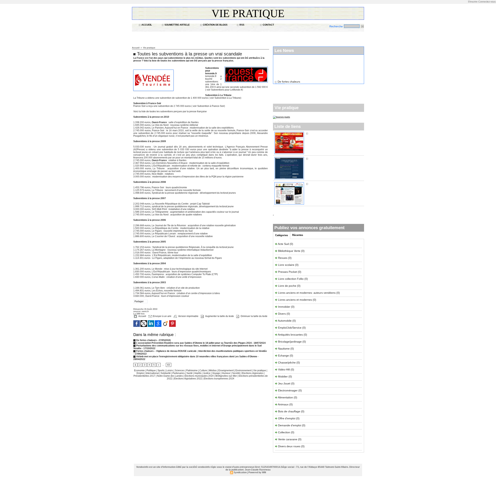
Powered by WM (257, 472)
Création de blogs (214, 25)
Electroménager (288, 390)
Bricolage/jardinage (290, 341)
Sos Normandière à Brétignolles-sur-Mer (334, 158)
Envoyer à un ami (161, 316)
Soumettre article (177, 25)
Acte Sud (284, 243)
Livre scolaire (286, 264)
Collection (284, 432)
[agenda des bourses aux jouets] (281, 117)
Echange (283, 355)
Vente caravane (287, 439)
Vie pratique (248, 13)
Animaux (283, 404)
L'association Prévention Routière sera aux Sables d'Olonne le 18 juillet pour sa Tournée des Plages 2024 (194, 343)
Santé (189, 373)
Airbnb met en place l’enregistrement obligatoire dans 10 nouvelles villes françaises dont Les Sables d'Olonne (196, 356)
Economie (139, 370)
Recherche (336, 26)
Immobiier (284, 306)
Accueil (146, 25)
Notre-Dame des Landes (170, 376)
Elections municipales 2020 (199, 376)
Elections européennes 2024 (219, 378)
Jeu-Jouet (284, 383)
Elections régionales (253, 373)
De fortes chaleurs (146, 340)
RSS (241, 25)
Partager (139, 301)
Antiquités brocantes (291, 334)
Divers (282, 313)
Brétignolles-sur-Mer (226, 376)
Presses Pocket (288, 271)
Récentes (297, 235)
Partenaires (178, 373)
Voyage (216, 373)
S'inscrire (473, 1)
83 (168, 364)
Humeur (226, 373)
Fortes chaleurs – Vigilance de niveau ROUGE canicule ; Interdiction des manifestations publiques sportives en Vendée (201, 351)
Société (236, 373)
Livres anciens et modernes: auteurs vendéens (307, 292)
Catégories (281, 235)
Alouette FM (316, 133)
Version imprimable (187, 316)
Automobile (285, 320)
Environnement (243, 370)
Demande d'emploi (290, 425)
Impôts (197, 373)
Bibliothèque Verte (289, 250)
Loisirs (170, 370)
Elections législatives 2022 (188, 378)
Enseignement (226, 370)
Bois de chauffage (289, 411)
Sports (161, 370)
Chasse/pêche (287, 362)
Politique (151, 370)
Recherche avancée (338, 30)
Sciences (180, 370)
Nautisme (284, 348)
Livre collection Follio (291, 278)
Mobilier (283, 376)
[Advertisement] (202, 36)
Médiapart (315, 183)
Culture (203, 370)
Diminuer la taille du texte (253, 316)
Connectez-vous (487, 1)
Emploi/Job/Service (289, 327)
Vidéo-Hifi (284, 369)
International (152, 373)
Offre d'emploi (286, 418)
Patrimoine (192, 370)
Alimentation (285, 397)
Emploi (141, 373)
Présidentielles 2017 (144, 376)
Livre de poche (287, 285)
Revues (283, 257)
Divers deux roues (289, 446)
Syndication (240, 472)
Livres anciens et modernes (295, 299)
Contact (268, 25)
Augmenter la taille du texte (219, 316)
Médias (213, 370)
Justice (207, 373)
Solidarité (166, 373)
